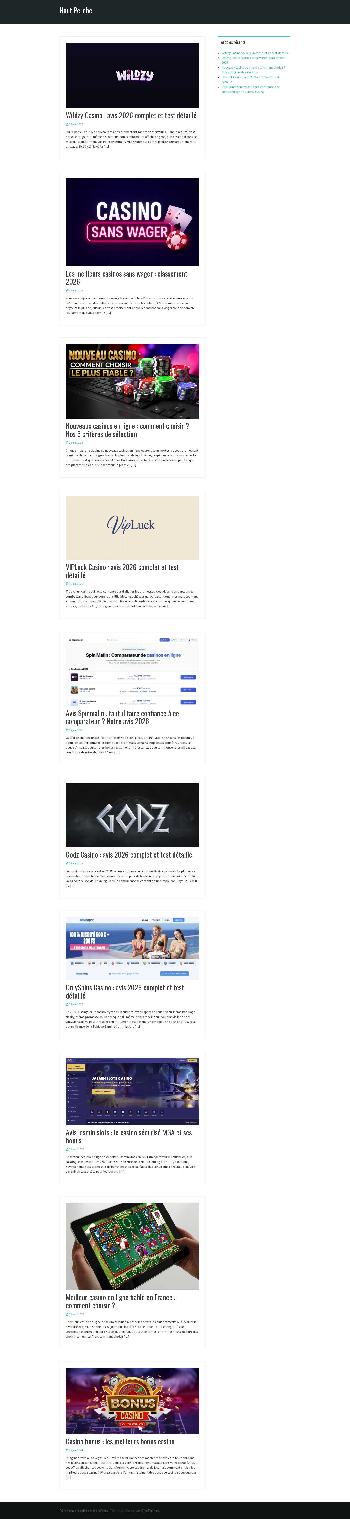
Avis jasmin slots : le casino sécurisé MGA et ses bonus (129, 1136)
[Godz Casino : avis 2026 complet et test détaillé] (132, 815)
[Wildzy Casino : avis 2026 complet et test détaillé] (132, 75)
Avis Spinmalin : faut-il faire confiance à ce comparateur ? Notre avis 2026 (122, 717)
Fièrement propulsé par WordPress (84, 1510)
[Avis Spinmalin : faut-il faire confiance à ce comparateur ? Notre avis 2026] (132, 671)
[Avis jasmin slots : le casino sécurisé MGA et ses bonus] (132, 1091)
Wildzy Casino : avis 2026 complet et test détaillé (131, 115)
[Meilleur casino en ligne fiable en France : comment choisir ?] (132, 1246)
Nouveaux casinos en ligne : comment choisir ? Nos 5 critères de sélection (127, 429)
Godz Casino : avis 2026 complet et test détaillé (129, 854)
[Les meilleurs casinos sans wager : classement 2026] (132, 221)
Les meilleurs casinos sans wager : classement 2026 (126, 277)
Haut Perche (76, 10)
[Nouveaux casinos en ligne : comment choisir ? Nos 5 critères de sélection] (132, 381)
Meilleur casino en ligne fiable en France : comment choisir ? (120, 1301)
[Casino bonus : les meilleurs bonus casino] (132, 1400)
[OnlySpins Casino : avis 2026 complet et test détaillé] (132, 948)
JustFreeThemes (147, 1510)
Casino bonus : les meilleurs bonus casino (120, 1441)
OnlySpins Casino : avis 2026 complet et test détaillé (125, 991)
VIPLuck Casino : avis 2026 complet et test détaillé (122, 570)
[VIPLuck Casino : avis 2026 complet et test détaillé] (132, 528)
